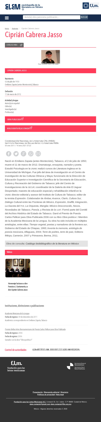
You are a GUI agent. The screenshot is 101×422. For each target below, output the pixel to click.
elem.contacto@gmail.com (40, 404)
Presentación (38, 392)
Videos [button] (9, 252)
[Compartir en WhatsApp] (30, 153)
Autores (15, 28)
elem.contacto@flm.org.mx (61, 404)
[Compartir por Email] (38, 153)
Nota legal (60, 395)
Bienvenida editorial (51, 392)
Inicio (7, 28)
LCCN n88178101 (39, 350)
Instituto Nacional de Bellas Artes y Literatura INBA (32, 143)
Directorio (64, 392)
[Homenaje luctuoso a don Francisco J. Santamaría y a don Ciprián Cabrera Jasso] (17, 268)
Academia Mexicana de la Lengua (17, 314)
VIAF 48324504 (73, 350)
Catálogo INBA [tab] (11, 45)
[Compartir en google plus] (23, 153)
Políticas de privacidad (46, 395)
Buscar (84, 17)
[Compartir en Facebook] (8, 153)
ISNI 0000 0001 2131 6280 (56, 350)
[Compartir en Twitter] (16, 153)
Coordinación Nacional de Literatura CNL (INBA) (30, 141)
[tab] (46, 252)
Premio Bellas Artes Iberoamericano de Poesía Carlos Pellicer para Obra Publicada (35, 329)
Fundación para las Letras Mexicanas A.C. (30, 402)
